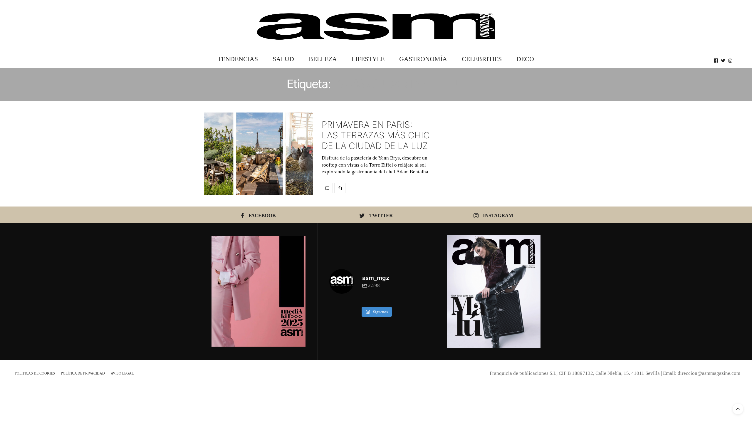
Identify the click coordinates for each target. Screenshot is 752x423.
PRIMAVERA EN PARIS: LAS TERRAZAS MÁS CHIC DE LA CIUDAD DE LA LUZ (376, 135)
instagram (498, 215)
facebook (262, 215)
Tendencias (238, 59)
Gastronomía (423, 59)
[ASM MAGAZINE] (376, 26)
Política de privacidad (83, 373)
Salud (283, 59)
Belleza (323, 59)
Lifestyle (368, 59)
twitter (381, 215)
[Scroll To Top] (738, 409)
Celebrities (482, 59)
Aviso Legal (122, 373)
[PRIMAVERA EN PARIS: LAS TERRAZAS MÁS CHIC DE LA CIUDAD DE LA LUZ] (258, 154)
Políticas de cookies (35, 373)
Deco (525, 59)
